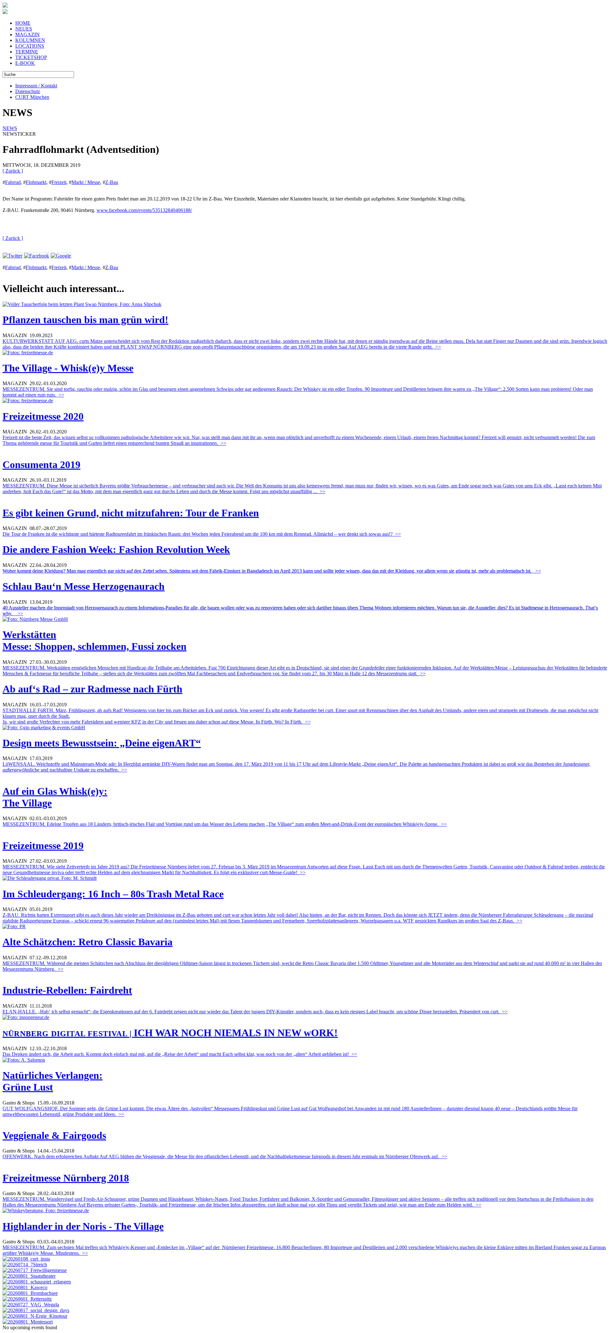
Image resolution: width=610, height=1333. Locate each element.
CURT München (32, 97)
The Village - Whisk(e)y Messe (68, 368)
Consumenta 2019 (41, 464)
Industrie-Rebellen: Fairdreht (67, 990)
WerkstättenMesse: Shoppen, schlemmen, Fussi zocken (94, 640)
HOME (22, 23)
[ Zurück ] (13, 170)
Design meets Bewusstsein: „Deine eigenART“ (102, 743)
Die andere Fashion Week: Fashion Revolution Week (116, 549)
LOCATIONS (29, 46)
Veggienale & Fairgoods (54, 1135)
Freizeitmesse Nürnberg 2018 (66, 1178)
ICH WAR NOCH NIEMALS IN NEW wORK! (170, 1032)
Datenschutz (27, 91)
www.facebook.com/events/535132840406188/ (144, 210)
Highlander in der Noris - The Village (83, 1226)
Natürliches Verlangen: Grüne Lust (53, 1081)
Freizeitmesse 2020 (43, 416)
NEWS (10, 128)
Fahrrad (13, 182)
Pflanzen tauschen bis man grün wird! (85, 319)
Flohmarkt (36, 182)
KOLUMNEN (30, 40)
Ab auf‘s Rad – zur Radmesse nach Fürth (92, 689)
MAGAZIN (27, 34)
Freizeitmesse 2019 (43, 845)
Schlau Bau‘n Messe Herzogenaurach (84, 586)
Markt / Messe (85, 182)
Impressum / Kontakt (36, 85)
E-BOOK (25, 63)
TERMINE (26, 51)
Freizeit (58, 182)
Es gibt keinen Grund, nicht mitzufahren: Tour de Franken (131, 513)
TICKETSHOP (31, 57)
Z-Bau (111, 182)
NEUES (23, 28)
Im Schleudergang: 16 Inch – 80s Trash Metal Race (113, 894)
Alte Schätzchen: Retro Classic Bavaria (88, 942)
